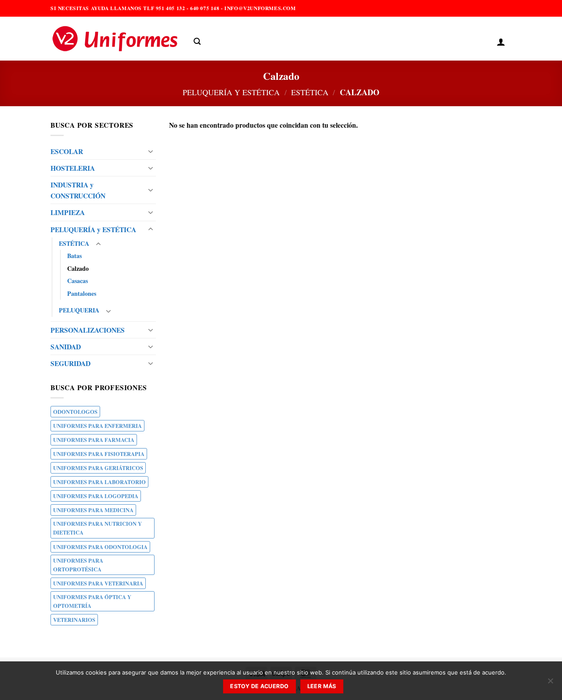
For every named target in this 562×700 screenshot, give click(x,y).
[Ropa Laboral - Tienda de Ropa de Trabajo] (115, 38)
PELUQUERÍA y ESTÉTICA (231, 92)
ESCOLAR (66, 151)
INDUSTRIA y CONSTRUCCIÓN (77, 190)
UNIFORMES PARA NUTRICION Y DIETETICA (97, 528)
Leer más (321, 686)
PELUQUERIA (79, 310)
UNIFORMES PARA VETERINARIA (98, 583)
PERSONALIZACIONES (87, 330)
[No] (550, 683)
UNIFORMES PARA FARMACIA (93, 440)
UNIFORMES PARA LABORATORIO (99, 482)
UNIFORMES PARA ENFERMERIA (97, 426)
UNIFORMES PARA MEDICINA (93, 510)
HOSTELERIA (72, 168)
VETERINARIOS (74, 620)
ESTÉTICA (309, 92)
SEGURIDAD (70, 363)
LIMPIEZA (67, 212)
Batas (74, 255)
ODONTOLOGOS (75, 412)
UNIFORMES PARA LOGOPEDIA (95, 496)
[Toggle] (150, 151)
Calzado (78, 268)
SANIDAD (65, 346)
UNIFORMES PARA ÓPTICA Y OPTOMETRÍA (92, 601)
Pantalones (81, 293)
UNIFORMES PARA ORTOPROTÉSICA (78, 564)
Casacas (77, 280)
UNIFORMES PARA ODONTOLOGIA (100, 547)
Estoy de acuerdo (259, 686)
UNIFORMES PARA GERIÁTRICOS (98, 468)
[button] (197, 41)
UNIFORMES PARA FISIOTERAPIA (98, 454)
